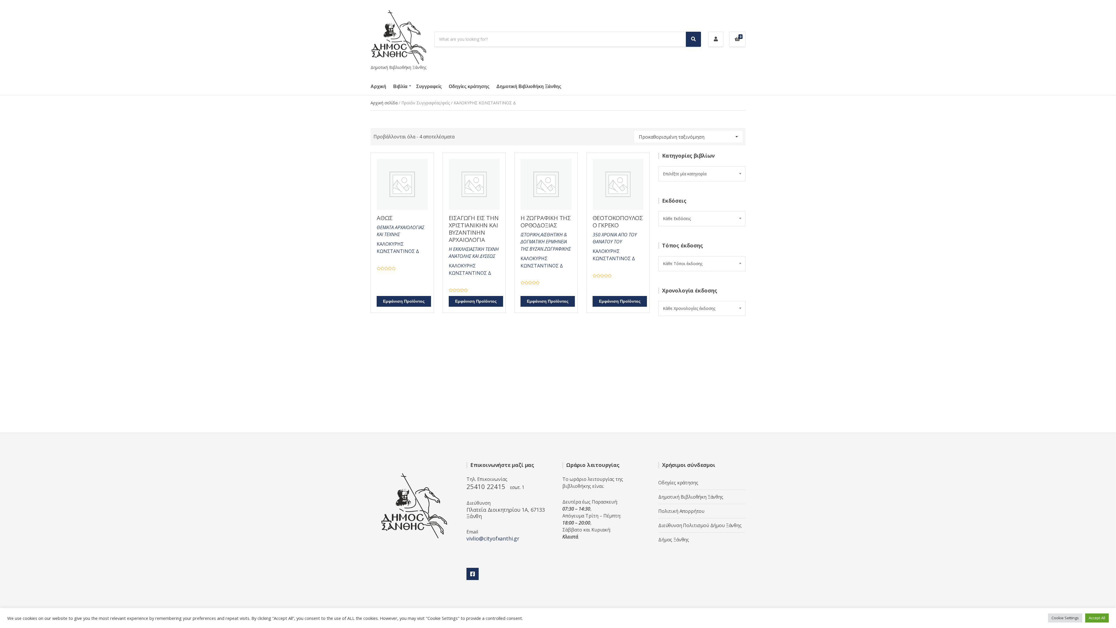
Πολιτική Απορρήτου (681, 511)
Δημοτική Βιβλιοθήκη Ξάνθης (528, 86)
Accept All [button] (1097, 617)
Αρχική (378, 86)
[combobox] (701, 173)
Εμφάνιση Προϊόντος (404, 301)
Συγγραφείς (429, 86)
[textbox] (702, 174)
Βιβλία (400, 86)
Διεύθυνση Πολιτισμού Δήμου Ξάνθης (700, 525)
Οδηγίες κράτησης (469, 86)
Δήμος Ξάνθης (673, 539)
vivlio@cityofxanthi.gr (492, 538)
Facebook (472, 574)
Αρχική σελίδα (384, 103)
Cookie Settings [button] (1065, 617)
